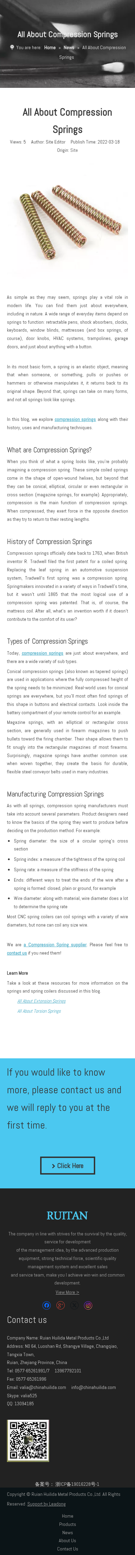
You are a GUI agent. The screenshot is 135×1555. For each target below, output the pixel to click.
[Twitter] (74, 1305)
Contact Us (67, 1549)
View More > (67, 1292)
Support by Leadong (46, 1504)
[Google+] (60, 1305)
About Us (67, 1540)
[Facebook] (46, 1305)
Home (67, 1516)
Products (67, 1524)
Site (74, 150)
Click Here (69, 1165)
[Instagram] (88, 1305)
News (67, 1532)
